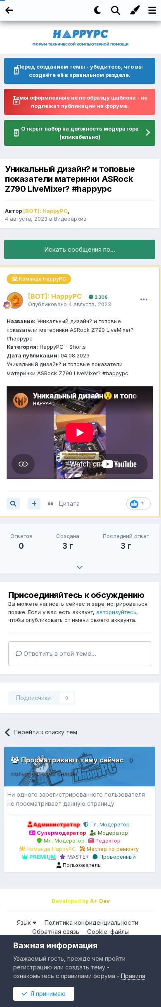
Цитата (69, 503)
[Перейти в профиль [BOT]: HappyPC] (15, 300)
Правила (133, 975)
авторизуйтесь (116, 612)
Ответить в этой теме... (59, 653)
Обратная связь (55, 932)
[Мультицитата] (34, 503)
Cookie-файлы (108, 932)
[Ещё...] (144, 300)
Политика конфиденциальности (91, 922)
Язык (25, 922)
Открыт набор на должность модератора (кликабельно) (80, 132)
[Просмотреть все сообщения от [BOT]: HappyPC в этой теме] (13, 503)
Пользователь (81, 865)
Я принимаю (46, 993)
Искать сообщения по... (79, 249)
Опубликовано (69, 304)
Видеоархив (70, 218)
